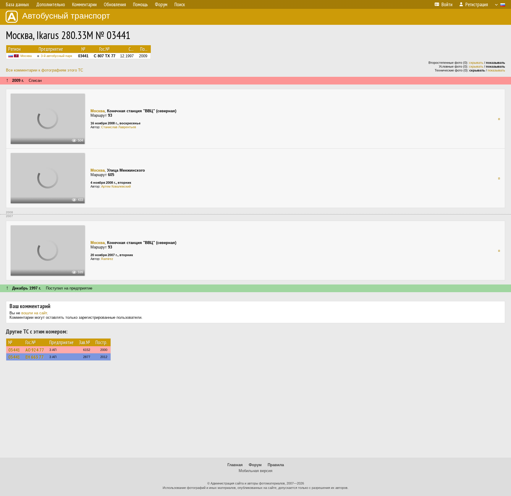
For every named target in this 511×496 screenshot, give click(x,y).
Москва (26, 56)
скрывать (476, 62)
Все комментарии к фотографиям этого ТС (44, 70)
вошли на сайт (34, 313)
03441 (14, 350)
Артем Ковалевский (116, 186)
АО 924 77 (34, 350)
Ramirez (107, 259)
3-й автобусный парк (56, 56)
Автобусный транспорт (66, 15)
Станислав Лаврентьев (118, 127)
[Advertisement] (255, 411)
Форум (255, 465)
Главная (235, 465)
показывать (496, 70)
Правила (276, 465)
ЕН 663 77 (34, 357)
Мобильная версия (255, 471)
